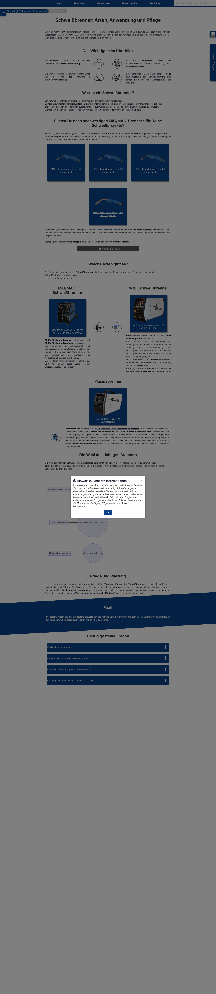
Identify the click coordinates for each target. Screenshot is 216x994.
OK (108, 512)
